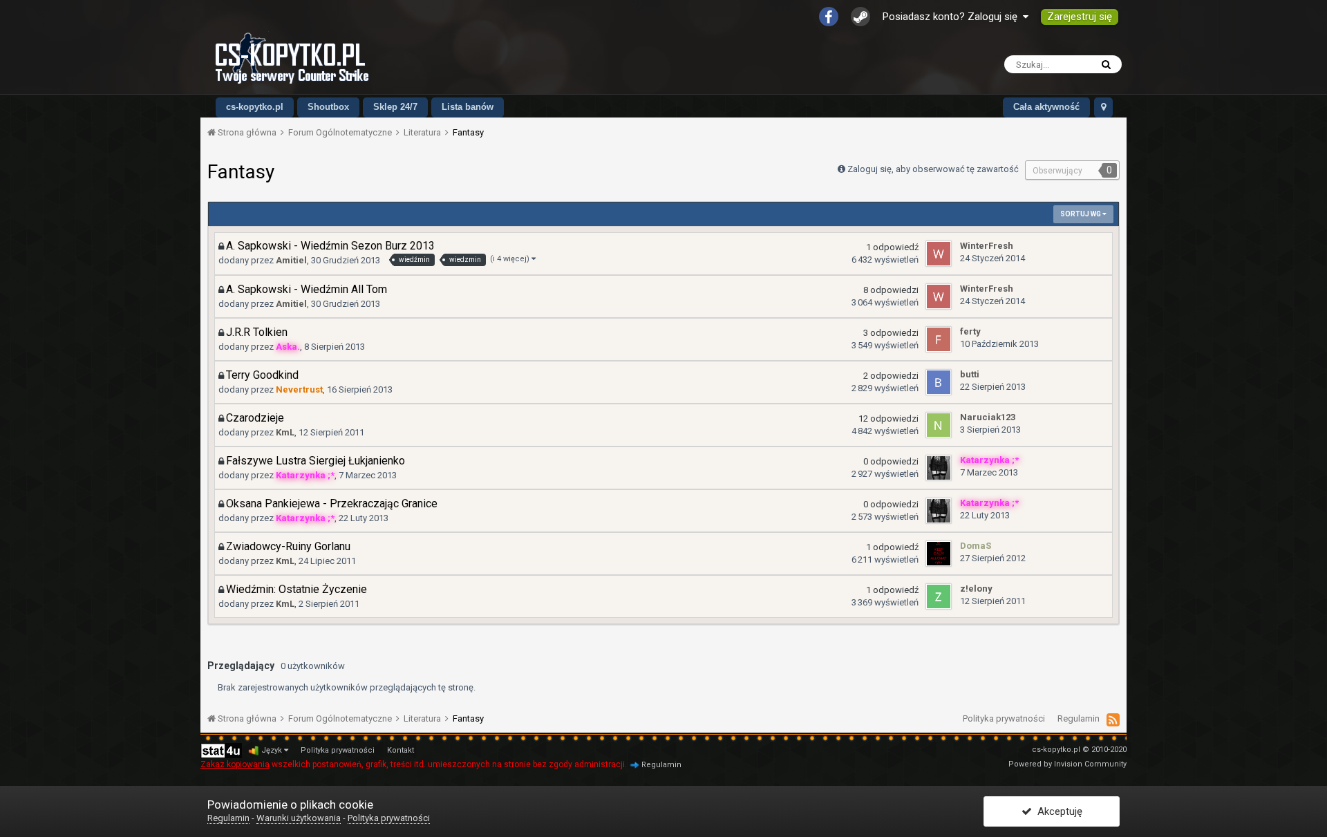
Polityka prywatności (1004, 718)
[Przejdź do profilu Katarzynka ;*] (938, 468)
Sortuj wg (1081, 214)
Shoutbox (328, 107)
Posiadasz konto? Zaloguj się (953, 16)
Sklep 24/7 (395, 107)
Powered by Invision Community (1067, 764)
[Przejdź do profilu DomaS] (938, 553)
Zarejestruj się (1079, 16)
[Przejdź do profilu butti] (938, 382)
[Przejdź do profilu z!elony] (938, 596)
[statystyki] (221, 750)
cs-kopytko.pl (254, 107)
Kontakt (400, 750)
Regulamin (1078, 718)
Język (272, 750)
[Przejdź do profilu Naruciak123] (938, 425)
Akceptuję (1057, 811)
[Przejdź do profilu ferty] (938, 339)
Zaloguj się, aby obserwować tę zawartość (933, 169)
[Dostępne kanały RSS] (1113, 719)
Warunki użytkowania (298, 818)
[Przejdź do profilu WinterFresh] (938, 254)
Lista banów (467, 107)
